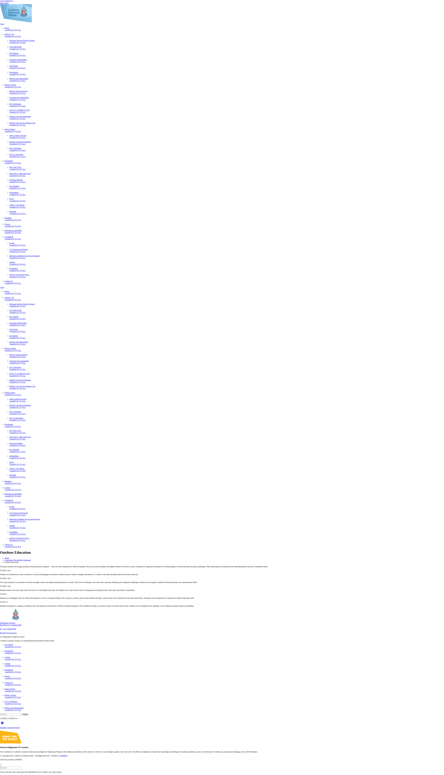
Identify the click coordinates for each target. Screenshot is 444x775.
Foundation (13, 268)
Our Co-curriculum (16, 154)
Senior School (10, 129)
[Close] (1, 764)
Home (7, 28)
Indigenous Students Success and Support (24, 256)
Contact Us (9, 281)
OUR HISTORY (15, 47)
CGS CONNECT (6, 1)
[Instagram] (2, 723)
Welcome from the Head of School (22, 41)
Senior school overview (17, 136)
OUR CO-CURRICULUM (19, 110)
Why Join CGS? (15, 167)
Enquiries (12, 212)
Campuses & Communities (19, 98)
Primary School (10, 85)
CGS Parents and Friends (18, 249)
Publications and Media (13, 230)
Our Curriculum (15, 104)
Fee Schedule (14, 186)
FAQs (11, 199)
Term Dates (13, 66)
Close (2, 24)
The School (9, 645)
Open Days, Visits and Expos (20, 174)
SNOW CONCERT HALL (19, 275)
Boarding (8, 218)
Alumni (12, 262)
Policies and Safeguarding (18, 79)
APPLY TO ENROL (17, 205)
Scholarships (13, 193)
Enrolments (9, 161)
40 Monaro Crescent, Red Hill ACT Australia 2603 (11, 624)
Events (11, 243)
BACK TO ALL (15, 30)
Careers (7, 224)
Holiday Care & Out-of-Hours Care (22, 123)
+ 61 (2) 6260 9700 (8, 629)
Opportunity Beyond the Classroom (18, 560)
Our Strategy (14, 53)
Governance (13, 72)
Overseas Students (16, 180)
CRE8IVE (64, 756)
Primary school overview (18, 91)
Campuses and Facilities (18, 60)
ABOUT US (9, 34)
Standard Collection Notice (10, 728)
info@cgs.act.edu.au (8, 633)
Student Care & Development (20, 117)
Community (9, 237)
